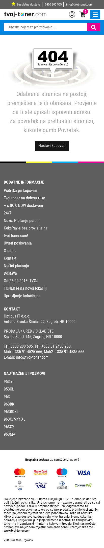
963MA (9, 434)
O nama (10, 250)
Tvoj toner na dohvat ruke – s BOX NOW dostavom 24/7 (24, 205)
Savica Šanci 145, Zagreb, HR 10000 (33, 336)
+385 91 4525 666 (27, 351)
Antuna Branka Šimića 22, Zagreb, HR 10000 (39, 321)
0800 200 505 (53, 4)
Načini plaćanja (16, 265)
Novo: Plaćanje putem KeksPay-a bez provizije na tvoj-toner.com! (25, 228)
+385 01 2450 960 (56, 346)
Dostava (10, 273)
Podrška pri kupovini (20, 190)
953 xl (9, 381)
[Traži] (93, 27)
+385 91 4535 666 (69, 351)
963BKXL (11, 411)
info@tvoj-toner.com (79, 4)
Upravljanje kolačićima (22, 295)
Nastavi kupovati (52, 145)
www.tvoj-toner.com (17, 530)
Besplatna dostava (28, 4)
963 (7, 396)
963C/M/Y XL (14, 419)
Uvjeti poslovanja (18, 243)
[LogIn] (72, 14)
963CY (9, 426)
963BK (9, 404)
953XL (9, 389)
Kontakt (10, 258)
